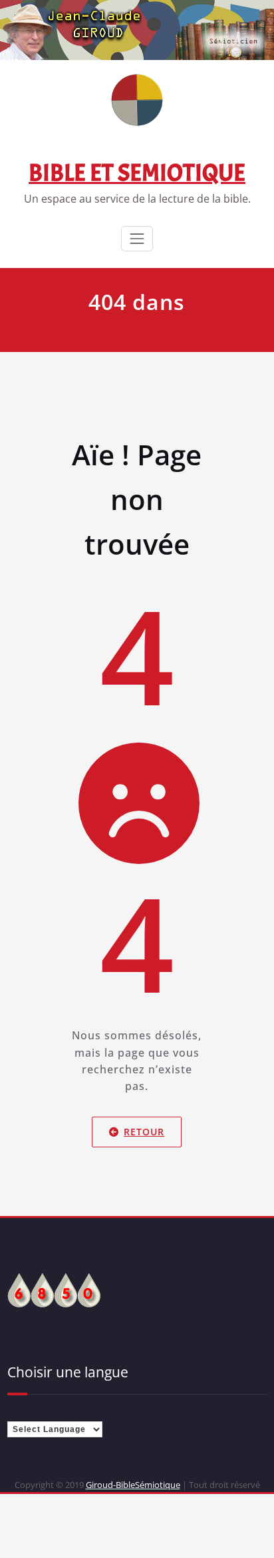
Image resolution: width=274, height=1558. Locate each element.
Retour (144, 1131)
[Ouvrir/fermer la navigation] (137, 238)
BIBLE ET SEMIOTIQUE (137, 172)
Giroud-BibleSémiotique (133, 1485)
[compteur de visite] (53, 1289)
